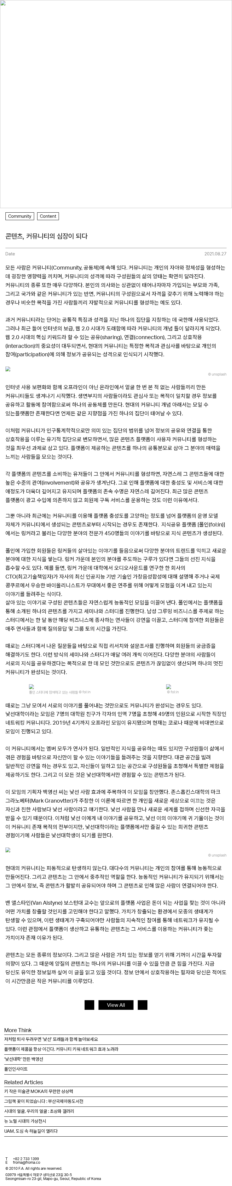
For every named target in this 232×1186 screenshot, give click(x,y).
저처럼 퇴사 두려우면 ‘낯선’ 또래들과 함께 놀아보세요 (51, 1039)
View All (116, 1005)
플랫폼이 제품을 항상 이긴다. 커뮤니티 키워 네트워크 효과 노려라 (61, 1049)
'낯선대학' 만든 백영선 (23, 1059)
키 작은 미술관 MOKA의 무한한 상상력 (38, 1091)
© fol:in (85, 692)
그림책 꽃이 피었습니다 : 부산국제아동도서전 (43, 1101)
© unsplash (217, 374)
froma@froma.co (26, 1162)
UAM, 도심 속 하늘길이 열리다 (31, 1131)
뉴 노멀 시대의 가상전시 (25, 1121)
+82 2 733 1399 (26, 1159)
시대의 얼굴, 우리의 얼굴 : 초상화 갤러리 (39, 1111)
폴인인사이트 (16, 1069)
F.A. (13, 10)
